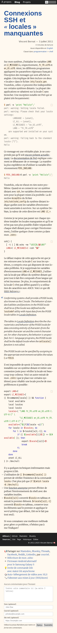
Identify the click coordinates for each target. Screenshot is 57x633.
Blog (17, 2)
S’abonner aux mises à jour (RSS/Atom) (27, 577)
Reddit (21, 554)
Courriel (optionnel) (11, 611)
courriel (45, 554)
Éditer (35, 539)
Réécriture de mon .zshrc (20, 557)
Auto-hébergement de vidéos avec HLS (27, 574)
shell (51, 52)
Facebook (12, 554)
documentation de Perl (25, 158)
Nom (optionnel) (10, 604)
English (50, 48)
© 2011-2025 (34, 543)
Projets (27, 2)
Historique (27, 539)
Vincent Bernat (46, 543)
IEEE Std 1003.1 (12, 291)
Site (13, 539)
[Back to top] (55, 630)
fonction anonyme (18, 487)
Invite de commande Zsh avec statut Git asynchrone (21, 569)
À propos (6, 2)
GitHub (15, 536)
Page (19, 539)
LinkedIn (31, 554)
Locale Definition (27, 314)
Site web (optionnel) (11, 618)
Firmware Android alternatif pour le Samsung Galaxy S (22, 563)
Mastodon (23, 536)
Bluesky (32, 536)
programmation (40, 52)
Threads (45, 551)
